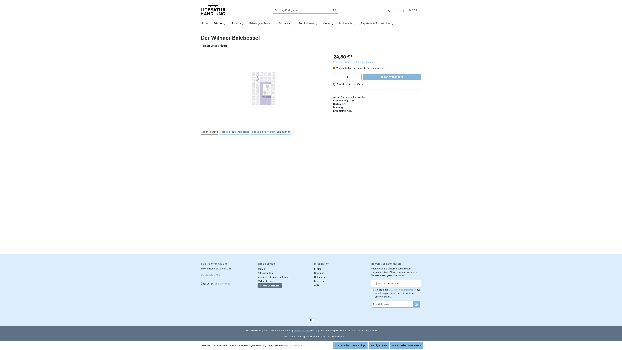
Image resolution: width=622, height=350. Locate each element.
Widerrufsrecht (266, 281)
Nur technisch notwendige (350, 345)
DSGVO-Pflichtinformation (402, 289)
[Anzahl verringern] (336, 77)
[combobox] (301, 10)
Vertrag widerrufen (270, 285)
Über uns (319, 273)
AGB (316, 285)
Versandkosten (302, 330)
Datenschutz (321, 277)
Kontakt (261, 269)
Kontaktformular (221, 283)
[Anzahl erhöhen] (358, 77)
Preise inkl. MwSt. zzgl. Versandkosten (353, 62)
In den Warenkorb (392, 76)
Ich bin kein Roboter (388, 283)
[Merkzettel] (390, 10)
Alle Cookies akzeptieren (406, 345)
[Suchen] (334, 10)
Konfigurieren (379, 345)
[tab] (209, 132)
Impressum (320, 281)
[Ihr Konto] (397, 10)
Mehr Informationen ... (294, 345)
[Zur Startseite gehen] (213, 9)
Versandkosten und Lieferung (273, 277)
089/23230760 (210, 274)
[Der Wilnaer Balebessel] (264, 88)
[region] (264, 88)
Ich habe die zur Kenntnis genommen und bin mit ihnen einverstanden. (397, 293)
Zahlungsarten (265, 273)
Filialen (318, 269)
